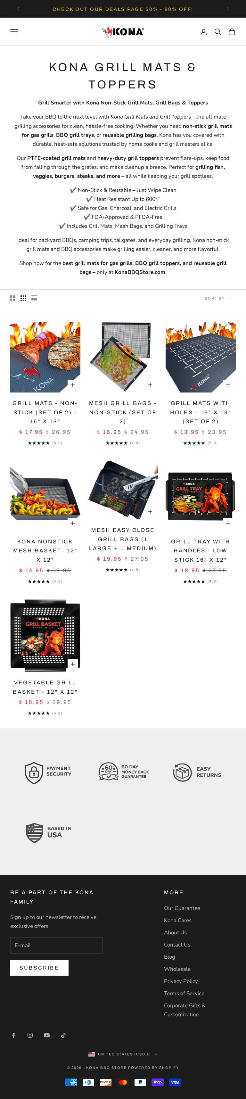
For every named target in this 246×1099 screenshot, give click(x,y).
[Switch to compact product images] (34, 298)
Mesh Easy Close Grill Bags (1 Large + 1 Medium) (123, 539)
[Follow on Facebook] (13, 1035)
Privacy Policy (181, 981)
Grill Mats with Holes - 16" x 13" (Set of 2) (200, 412)
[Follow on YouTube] (47, 1035)
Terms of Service (184, 993)
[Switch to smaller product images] (23, 298)
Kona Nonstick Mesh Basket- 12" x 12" (45, 551)
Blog (169, 957)
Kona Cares (178, 920)
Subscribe (39, 968)
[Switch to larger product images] (12, 298)
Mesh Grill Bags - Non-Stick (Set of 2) (123, 412)
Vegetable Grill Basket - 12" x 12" (45, 687)
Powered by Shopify (153, 1068)
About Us (175, 932)
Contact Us (177, 944)
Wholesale (177, 969)
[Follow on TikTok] (63, 1035)
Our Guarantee (182, 908)
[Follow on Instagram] (30, 1035)
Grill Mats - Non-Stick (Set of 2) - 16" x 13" (45, 412)
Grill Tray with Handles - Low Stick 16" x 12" (200, 551)
